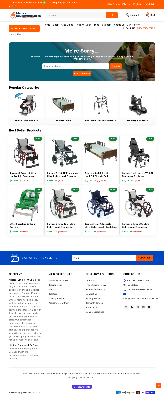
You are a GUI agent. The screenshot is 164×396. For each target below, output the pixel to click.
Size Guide (67, 24)
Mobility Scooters (57, 298)
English (137, 4)
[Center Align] (12, 28)
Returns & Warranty (95, 289)
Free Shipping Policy (96, 285)
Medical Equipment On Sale (23, 280)
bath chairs (123, 373)
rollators (89, 373)
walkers (80, 373)
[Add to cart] (19, 152)
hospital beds (68, 373)
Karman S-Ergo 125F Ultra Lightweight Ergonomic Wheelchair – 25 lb (61, 227)
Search (116, 66)
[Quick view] (32, 153)
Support (106, 24)
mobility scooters (103, 373)
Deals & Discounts (95, 312)
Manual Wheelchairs (58, 280)
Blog (96, 24)
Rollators (52, 294)
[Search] (112, 15)
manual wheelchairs (50, 373)
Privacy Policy (93, 298)
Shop (56, 24)
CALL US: (140, 28)
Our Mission (133, 24)
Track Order (91, 307)
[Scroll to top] (158, 385)
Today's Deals (84, 24)
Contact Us (91, 294)
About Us (119, 24)
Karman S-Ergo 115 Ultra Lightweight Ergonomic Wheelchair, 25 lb (23, 176)
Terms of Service (94, 303)
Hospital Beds (55, 285)
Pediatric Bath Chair (58, 303)
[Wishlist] (25, 153)
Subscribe (144, 258)
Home (46, 24)
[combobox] (82, 15)
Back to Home (82, 73)
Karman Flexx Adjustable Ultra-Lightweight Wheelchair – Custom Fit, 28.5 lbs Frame (100, 227)
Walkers (52, 289)
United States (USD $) (117, 4)
